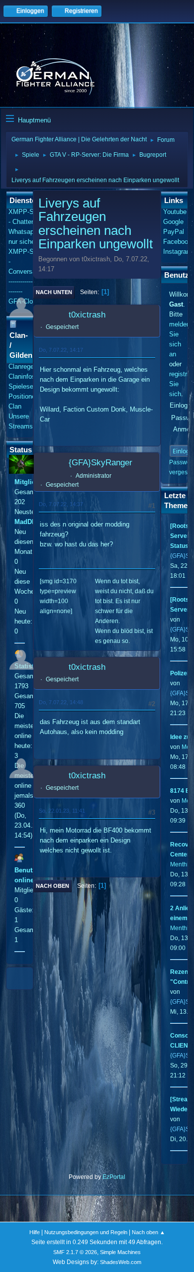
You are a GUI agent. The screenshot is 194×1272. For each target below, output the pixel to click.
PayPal (173, 231)
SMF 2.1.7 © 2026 (75, 1252)
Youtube (175, 211)
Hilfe (34, 1232)
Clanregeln (23, 366)
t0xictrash (87, 314)
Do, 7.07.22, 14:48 (61, 702)
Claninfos (21, 376)
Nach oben (52, 886)
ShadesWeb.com (120, 1262)
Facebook (177, 241)
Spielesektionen (31, 386)
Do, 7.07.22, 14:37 (61, 504)
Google (173, 221)
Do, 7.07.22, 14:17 (61, 350)
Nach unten (54, 292)
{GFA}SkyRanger (100, 462)
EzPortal (113, 1176)
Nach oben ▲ (148, 1232)
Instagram (177, 251)
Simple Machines (120, 1252)
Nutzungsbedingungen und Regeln (85, 1232)
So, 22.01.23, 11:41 (62, 811)
